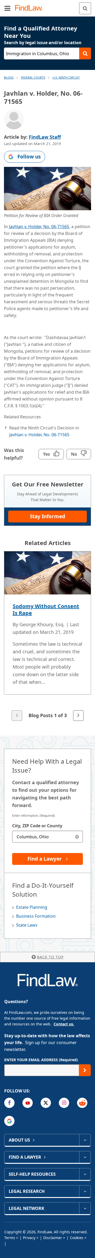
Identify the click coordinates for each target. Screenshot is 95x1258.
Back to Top (50, 956)
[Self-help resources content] (85, 1174)
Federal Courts (33, 77)
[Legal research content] (85, 1191)
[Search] (85, 8)
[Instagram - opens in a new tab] (64, 1103)
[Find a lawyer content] (85, 1157)
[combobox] (47, 837)
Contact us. (64, 1023)
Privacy (29, 1237)
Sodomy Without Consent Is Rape (46, 610)
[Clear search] (77, 837)
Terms (9, 1237)
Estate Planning (31, 907)
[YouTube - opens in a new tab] (27, 1103)
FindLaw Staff (45, 137)
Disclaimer (52, 1237)
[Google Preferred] (9, 1121)
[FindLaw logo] (30, 8)
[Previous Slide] (17, 715)
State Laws (26, 925)
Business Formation (36, 916)
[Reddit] (82, 1103)
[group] (47, 636)
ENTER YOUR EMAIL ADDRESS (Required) (41, 1059)
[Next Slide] (78, 715)
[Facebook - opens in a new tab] (9, 1103)
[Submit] (85, 1070)
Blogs (8, 77)
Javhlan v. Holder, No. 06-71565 (39, 226)
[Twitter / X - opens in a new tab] (46, 1103)
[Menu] (7, 8)
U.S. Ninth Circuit (66, 77)
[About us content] (85, 1140)
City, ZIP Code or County (37, 826)
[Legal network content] (85, 1208)
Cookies (76, 1237)
